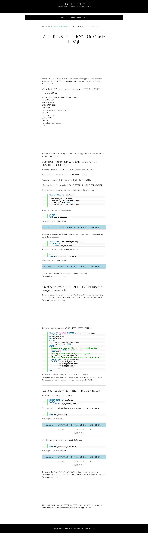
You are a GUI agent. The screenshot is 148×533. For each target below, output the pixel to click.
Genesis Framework (78, 528)
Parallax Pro (67, 528)
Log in (93, 528)
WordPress (88, 528)
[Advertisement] (74, 65)
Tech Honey (74, 4)
